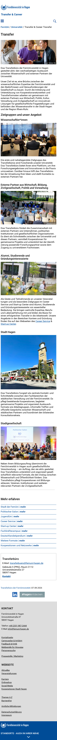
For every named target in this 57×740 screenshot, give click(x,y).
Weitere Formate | (13, 540)
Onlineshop (6, 682)
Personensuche (8, 650)
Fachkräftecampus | (14, 531)
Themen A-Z (6, 697)
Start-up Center (8, 324)
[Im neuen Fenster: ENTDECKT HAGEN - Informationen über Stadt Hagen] (32, 596)
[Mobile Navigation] (2, 21)
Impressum (6, 715)
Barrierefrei (6, 700)
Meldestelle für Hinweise (12, 647)
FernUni (5, 27)
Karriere (5, 679)
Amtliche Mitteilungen (11, 706)
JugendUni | (10, 516)
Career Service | (12, 521)
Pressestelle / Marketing (12, 656)
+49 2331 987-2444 (18, 626)
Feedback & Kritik (9, 644)
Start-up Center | (12, 526)
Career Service (43, 321)
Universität (16, 27)
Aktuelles (5, 670)
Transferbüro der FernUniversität (15, 588)
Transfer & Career (11, 14)
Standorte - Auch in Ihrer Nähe (20, 733)
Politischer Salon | (13, 511)
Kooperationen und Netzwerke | (20, 545)
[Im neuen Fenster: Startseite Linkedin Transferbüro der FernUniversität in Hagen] (15, 596)
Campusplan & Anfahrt (11, 640)
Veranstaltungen (9, 673)
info (9, 629)
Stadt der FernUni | (13, 506)
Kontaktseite (7, 637)
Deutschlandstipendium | (17, 535)
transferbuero (17, 563)
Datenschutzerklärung (11, 712)
